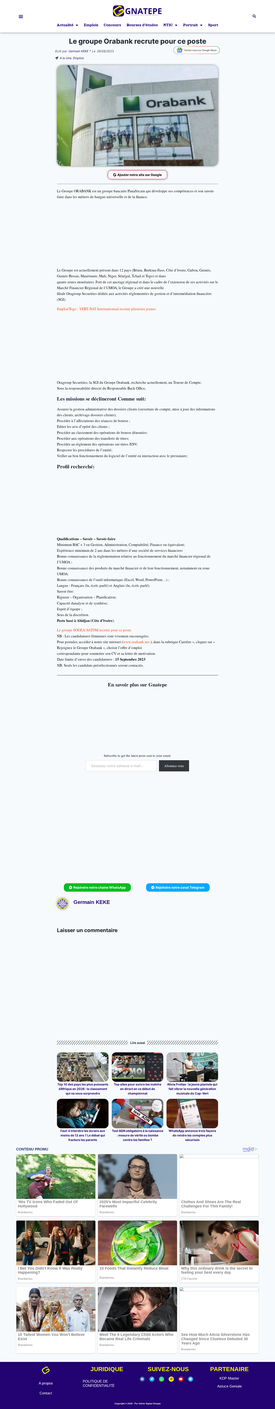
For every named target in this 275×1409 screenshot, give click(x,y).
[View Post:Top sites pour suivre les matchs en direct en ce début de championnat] (137, 1067)
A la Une (65, 58)
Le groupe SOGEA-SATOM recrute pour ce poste (94, 629)
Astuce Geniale (229, 1386)
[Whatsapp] (161, 1379)
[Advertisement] (137, 233)
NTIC (168, 25)
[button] (20, 16)
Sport (213, 25)
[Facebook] (142, 1379)
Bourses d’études (142, 25)
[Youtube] (180, 1379)
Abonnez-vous (174, 765)
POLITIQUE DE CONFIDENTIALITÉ (99, 1383)
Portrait (190, 25)
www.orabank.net (136, 641)
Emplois (91, 25)
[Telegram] (190, 1379)
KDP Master (229, 1378)
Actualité (65, 25)
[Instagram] (171, 1379)
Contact (46, 1393)
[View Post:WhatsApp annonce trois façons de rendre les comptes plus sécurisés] (192, 1113)
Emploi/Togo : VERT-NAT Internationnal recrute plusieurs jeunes (106, 308)
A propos (46, 1383)
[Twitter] (151, 1379)
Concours (112, 25)
